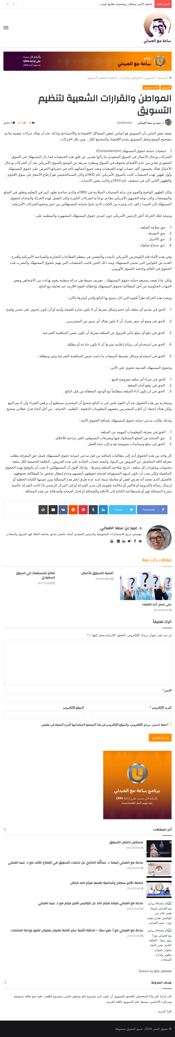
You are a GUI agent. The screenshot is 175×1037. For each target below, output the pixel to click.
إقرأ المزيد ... (163, 1011)
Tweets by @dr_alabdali (155, 971)
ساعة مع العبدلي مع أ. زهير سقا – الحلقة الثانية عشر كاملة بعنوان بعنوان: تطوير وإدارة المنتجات (77, 930)
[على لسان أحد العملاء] (146, 585)
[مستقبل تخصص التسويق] (159, 848)
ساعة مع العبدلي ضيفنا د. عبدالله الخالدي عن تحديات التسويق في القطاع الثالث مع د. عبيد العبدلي (75, 863)
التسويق (149, 77)
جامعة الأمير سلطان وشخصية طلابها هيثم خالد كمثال (119, 4)
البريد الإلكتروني (160, 707)
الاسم (167, 690)
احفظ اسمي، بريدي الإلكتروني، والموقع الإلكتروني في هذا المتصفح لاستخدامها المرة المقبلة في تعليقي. (104, 724)
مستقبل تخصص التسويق (126, 842)
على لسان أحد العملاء (157, 604)
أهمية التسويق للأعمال (97, 573)
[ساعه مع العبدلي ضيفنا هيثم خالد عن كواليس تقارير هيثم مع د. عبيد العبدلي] (159, 913)
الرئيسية (163, 77)
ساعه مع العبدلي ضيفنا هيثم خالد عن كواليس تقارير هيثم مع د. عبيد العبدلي (90, 903)
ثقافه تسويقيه (151, 87)
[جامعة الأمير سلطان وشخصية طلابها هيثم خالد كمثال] (159, 889)
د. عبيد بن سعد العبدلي (150, 122)
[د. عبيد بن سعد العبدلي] (157, 28)
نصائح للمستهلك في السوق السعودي (35, 575)
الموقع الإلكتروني (73, 707)
